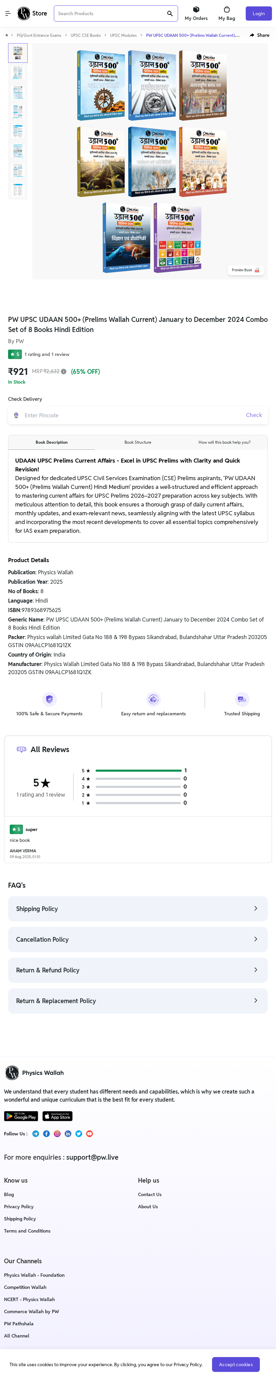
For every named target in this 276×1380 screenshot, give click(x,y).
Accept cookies (236, 1364)
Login (259, 13)
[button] (259, 35)
